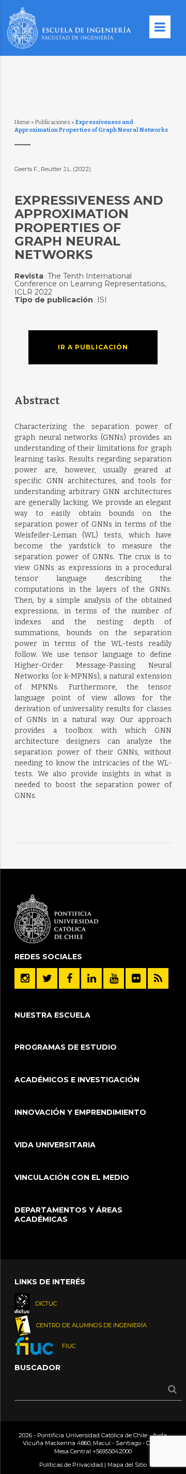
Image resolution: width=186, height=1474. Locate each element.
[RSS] (158, 978)
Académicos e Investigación (77, 1079)
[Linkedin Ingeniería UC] (91, 978)
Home (22, 122)
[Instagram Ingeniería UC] (24, 978)
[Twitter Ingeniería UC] (47, 978)
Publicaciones (52, 122)
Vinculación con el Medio (71, 1177)
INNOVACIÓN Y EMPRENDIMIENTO (80, 1112)
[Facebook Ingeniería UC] (69, 978)
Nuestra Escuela (52, 1015)
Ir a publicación (93, 347)
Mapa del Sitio (127, 1464)
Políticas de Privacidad (71, 1464)
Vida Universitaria (55, 1144)
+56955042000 (112, 1451)
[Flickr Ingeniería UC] (136, 978)
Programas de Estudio (65, 1047)
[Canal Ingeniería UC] (113, 978)
